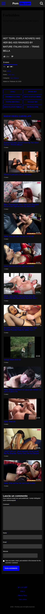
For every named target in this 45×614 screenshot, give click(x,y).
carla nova (11, 74)
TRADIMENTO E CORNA (12, 96)
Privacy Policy (22, 595)
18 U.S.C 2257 (22, 587)
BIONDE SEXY (32, 91)
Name (5, 533)
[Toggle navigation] (3, 3)
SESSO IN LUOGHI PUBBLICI (12, 106)
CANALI (12, 91)
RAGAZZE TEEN (32, 101)
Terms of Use (22, 599)
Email (5, 542)
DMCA (22, 591)
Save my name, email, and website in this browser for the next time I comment (23, 562)
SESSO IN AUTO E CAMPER (32, 96)
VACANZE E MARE (32, 106)
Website (5, 551)
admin (9, 71)
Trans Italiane (14, 78)
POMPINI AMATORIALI (12, 101)
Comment (6, 504)
